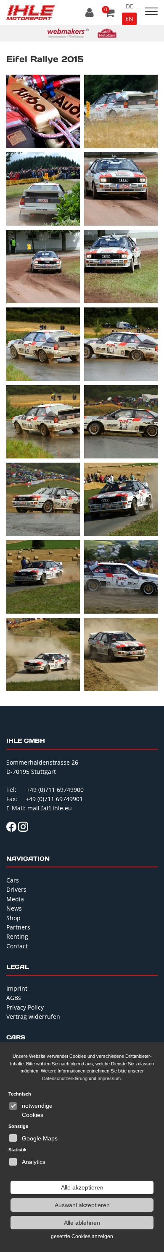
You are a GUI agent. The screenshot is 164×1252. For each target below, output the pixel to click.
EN (129, 19)
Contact (17, 946)
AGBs (13, 998)
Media (15, 899)
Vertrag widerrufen (33, 1016)
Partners (18, 927)
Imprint (16, 988)
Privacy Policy (25, 1007)
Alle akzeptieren (82, 1187)
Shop (13, 918)
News (14, 908)
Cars (12, 880)
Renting (17, 936)
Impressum (109, 1078)
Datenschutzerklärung (64, 1078)
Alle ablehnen (82, 1222)
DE (129, 6)
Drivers (16, 889)
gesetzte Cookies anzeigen (82, 1236)
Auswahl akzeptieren (82, 1205)
